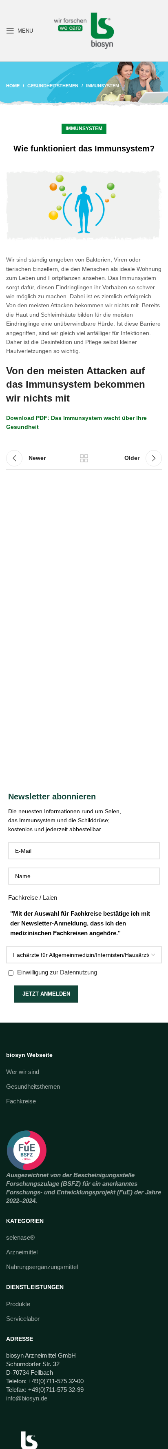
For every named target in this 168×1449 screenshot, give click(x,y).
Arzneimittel (22, 1252)
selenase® (20, 1237)
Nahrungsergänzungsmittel (42, 1266)
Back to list (84, 458)
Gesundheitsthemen (52, 85)
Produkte (18, 1303)
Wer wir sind (22, 1071)
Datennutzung (78, 972)
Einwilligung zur (56, 972)
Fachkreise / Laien (32, 897)
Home (13, 85)
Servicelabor (23, 1318)
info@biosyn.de (26, 1398)
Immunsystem (102, 85)
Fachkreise (21, 1101)
